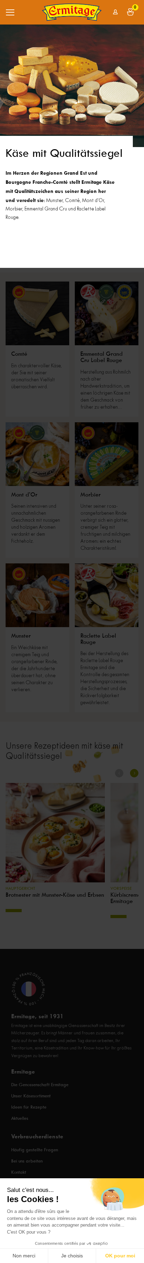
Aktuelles (19, 1118)
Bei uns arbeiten (27, 1161)
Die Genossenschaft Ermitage (40, 1085)
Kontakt (18, 1172)
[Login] (115, 12)
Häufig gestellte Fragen (34, 1149)
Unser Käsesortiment (31, 1096)
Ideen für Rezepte (28, 1107)
